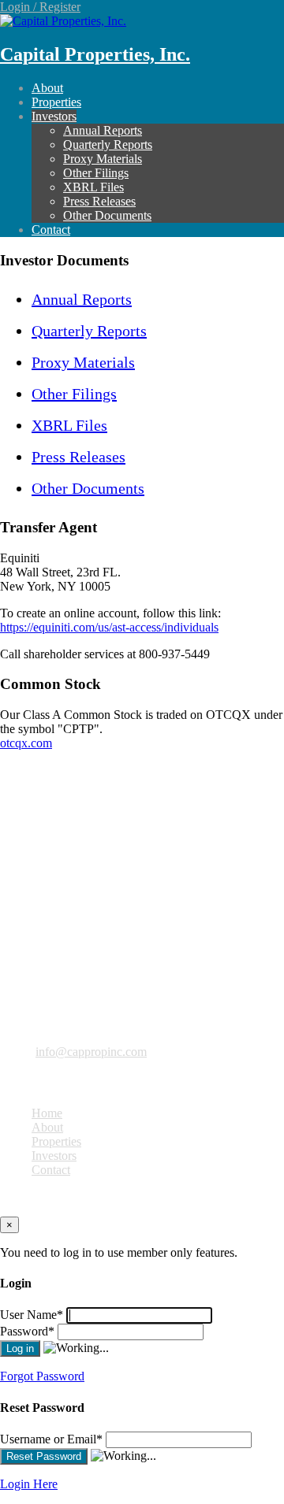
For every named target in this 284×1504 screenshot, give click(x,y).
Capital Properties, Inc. (95, 54)
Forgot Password (42, 1376)
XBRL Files (93, 187)
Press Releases (99, 201)
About (47, 87)
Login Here (29, 1484)
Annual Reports (102, 130)
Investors (54, 116)
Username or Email (51, 1439)
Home (47, 1113)
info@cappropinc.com (91, 1051)
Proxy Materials (102, 158)
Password (27, 1331)
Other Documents (107, 215)
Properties (56, 102)
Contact (51, 229)
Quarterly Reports (107, 144)
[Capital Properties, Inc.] (63, 21)
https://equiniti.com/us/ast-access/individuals (109, 627)
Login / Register (40, 6)
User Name (31, 1314)
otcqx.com (26, 743)
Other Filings (96, 173)
